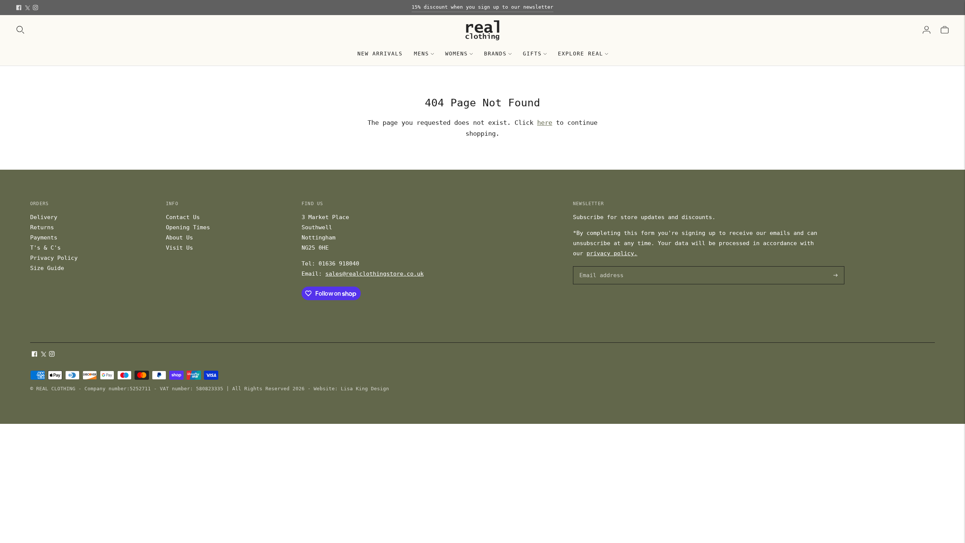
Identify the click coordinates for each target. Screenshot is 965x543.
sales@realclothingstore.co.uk (374, 273)
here (544, 122)
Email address (600, 267)
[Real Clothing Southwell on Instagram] (35, 7)
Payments (43, 237)
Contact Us (183, 217)
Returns (42, 227)
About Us (179, 237)
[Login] (926, 29)
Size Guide (47, 268)
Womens (456, 54)
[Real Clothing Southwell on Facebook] (18, 7)
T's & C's (45, 247)
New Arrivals (380, 54)
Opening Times (188, 227)
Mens (421, 54)
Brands (495, 54)
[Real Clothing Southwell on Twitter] (27, 7)
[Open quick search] (20, 29)
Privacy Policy (54, 258)
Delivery (43, 217)
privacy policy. (612, 253)
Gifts (532, 54)
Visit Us (179, 247)
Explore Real (580, 54)
